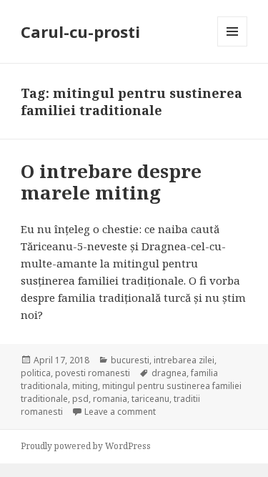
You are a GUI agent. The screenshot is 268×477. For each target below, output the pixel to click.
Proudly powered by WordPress (86, 446)
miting (85, 386)
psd (80, 399)
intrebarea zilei (184, 360)
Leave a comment (120, 411)
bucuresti (130, 360)
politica (36, 373)
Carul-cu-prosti (80, 31)
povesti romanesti (92, 373)
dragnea (169, 373)
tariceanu (150, 399)
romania (110, 399)
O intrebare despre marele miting (111, 181)
